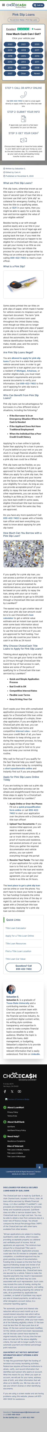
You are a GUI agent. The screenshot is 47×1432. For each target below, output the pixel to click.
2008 (37, 67)
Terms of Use (12, 1116)
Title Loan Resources (15, 943)
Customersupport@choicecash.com (25, 1412)
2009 (23, 67)
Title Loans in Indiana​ (15, 1153)
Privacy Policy (12, 1112)
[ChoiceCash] (20, 1076)
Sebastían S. (12, 996)
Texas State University (17, 1003)
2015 (23, 56)
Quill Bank (11, 1127)
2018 (23, 50)
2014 (37, 56)
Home (22, 20)
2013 (10, 62)
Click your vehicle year (23, 38)
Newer (37, 73)
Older (23, 73)
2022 (10, 44)
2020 (37, 44)
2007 (10, 73)
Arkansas (32, 370)
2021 (23, 44)
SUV (14, 207)
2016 (10, 56)
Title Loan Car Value (15, 959)
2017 (37, 50)
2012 (23, 62)
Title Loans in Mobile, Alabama (18, 1150)
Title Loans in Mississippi (16, 1156)
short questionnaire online (18, 768)
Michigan (21, 370)
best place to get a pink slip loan (24, 885)
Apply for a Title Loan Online (19, 935)
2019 (10, 50)
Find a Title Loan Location (18, 951)
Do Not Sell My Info (10, 1417)
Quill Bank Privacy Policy (16, 1130)
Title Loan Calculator (15, 928)
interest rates (23, 731)
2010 (10, 67)
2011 (37, 62)
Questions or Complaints (16, 1141)
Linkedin (35, 1054)
